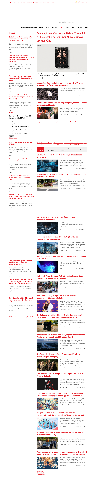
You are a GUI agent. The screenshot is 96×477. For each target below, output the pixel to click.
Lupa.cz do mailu (70, 27)
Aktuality (34, 27)
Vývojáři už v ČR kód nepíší (66, 149)
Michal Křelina (63, 327)
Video (41, 27)
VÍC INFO (73, 2)
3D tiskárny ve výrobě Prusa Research (61, 143)
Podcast (47, 27)
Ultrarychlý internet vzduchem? (53, 149)
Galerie (87, 27)
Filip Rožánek (63, 114)
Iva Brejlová (63, 288)
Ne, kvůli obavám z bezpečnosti (20, 133)
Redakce (62, 387)
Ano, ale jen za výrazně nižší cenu (20, 126)
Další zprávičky (13, 317)
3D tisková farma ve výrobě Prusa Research (78, 143)
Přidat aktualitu (41, 474)
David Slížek (63, 426)
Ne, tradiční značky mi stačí (19, 130)
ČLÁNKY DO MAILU (82, 2)
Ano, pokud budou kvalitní (18, 123)
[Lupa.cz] (10, 2)
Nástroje (54, 27)
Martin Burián (63, 250)
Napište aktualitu (29, 317)
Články (27, 27)
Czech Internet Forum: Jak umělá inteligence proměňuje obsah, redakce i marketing (34, 2)
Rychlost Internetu (22, 27)
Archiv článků (40, 471)
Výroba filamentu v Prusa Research (44, 143)
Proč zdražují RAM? (79, 149)
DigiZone (79, 27)
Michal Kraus (63, 188)
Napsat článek (40, 473)
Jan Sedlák (39, 78)
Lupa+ (61, 27)
